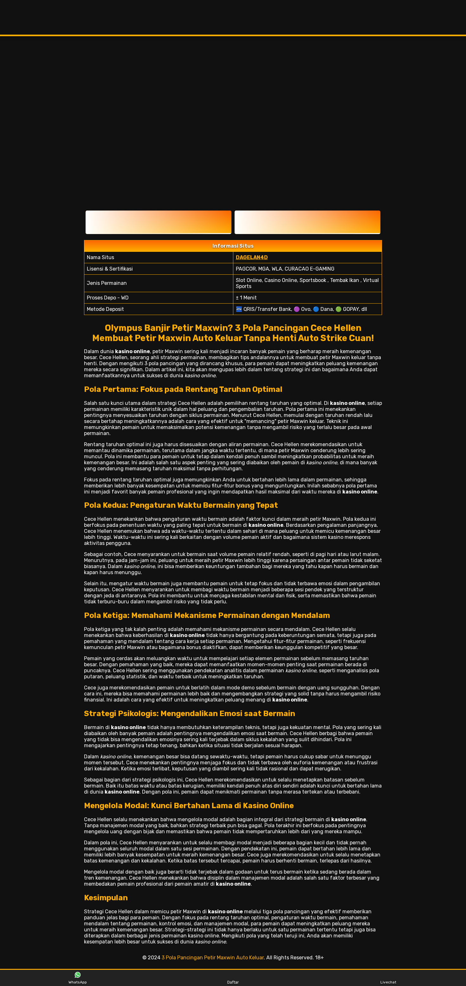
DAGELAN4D (252, 257)
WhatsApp (77, 982)
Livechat (388, 982)
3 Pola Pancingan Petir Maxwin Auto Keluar (213, 958)
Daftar (233, 982)
